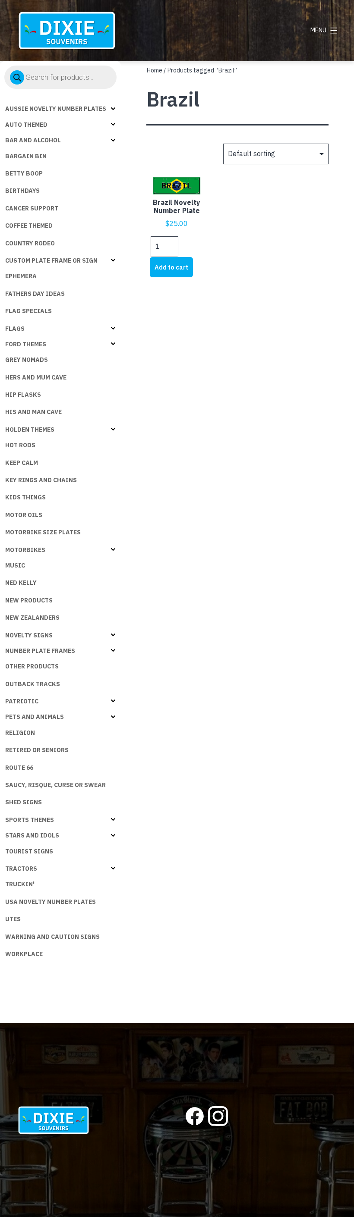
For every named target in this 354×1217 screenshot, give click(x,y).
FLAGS (15, 328)
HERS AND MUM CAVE (35, 377)
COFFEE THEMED (29, 225)
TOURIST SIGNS (29, 851)
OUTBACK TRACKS (32, 684)
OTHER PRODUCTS (32, 666)
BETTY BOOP (24, 173)
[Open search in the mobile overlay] (60, 77)
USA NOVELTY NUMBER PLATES (50, 902)
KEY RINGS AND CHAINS (41, 480)
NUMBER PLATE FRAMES (40, 651)
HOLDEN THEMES (29, 429)
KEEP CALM (21, 463)
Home (154, 70)
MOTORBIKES (25, 550)
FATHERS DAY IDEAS (35, 294)
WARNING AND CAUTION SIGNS (52, 937)
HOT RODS (20, 445)
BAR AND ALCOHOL (33, 140)
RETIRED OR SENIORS (37, 750)
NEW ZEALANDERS (32, 617)
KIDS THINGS (25, 497)
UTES (13, 919)
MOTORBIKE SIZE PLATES (43, 532)
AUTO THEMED (26, 125)
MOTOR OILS (23, 515)
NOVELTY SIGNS (29, 635)
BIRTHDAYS (22, 190)
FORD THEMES (25, 344)
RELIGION (20, 733)
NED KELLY (21, 583)
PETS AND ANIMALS (34, 717)
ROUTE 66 (19, 768)
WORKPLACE (24, 954)
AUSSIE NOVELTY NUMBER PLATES (55, 109)
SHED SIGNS (23, 802)
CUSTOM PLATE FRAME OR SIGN (51, 260)
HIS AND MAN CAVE (33, 412)
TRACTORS (21, 868)
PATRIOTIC (21, 701)
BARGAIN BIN (26, 156)
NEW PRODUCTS (29, 600)
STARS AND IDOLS (32, 835)
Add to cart (171, 267)
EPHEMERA (21, 276)
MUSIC (15, 565)
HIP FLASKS (23, 394)
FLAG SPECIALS (28, 311)
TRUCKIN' (20, 884)
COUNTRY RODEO (30, 243)
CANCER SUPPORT (31, 208)
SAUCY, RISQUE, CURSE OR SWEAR (55, 785)
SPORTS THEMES (29, 820)
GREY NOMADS (26, 360)
